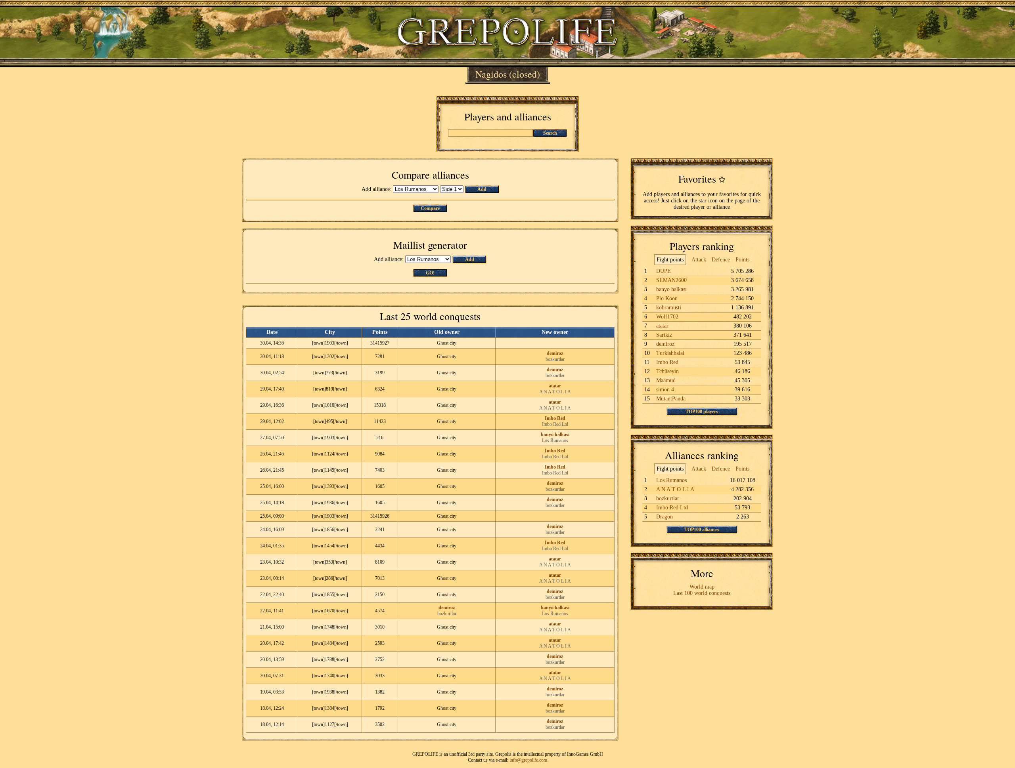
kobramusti (668, 308)
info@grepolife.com (528, 760)
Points (742, 260)
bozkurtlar (555, 359)
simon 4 (665, 390)
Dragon (664, 517)
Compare (430, 208)
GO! (430, 273)
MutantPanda (671, 399)
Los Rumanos (555, 440)
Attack (698, 260)
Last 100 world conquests (701, 593)
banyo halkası (555, 434)
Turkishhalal (670, 353)
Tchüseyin (667, 371)
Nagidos (491, 74)
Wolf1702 (667, 317)
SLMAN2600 (671, 280)
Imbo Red (555, 418)
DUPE (663, 271)
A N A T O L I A (555, 391)
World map (701, 587)
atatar (555, 386)
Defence (721, 260)
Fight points (670, 260)
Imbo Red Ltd (555, 424)
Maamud (666, 380)
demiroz (555, 353)
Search (550, 133)
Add (481, 189)
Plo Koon (667, 298)
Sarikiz (664, 335)
